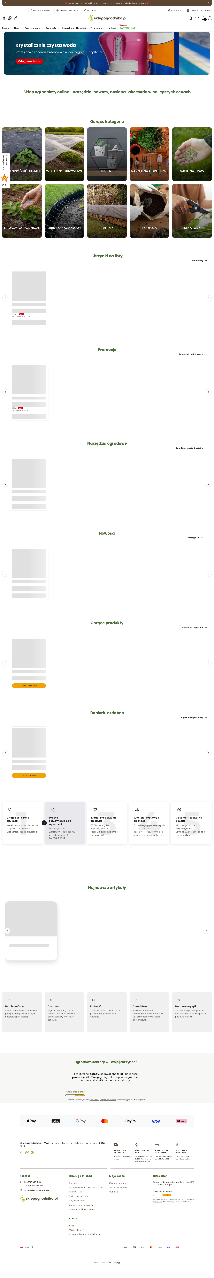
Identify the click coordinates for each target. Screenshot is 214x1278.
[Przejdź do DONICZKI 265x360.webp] (107, 154)
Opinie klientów (76, 1230)
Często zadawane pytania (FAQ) (84, 1234)
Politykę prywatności (108, 1100)
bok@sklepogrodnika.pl (200, 10)
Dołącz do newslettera (79, 1095)
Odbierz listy (197, 260)
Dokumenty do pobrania (81, 1205)
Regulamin (94, 1100)
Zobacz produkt (29, 686)
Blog (71, 1225)
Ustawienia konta (117, 1183)
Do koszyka (29, 322)
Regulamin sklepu (77, 1200)
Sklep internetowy (106, 1263)
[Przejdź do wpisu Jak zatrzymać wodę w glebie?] (31, 918)
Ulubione (113, 1192)
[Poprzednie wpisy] (7, 931)
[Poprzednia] (5, 3)
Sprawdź (22, 179)
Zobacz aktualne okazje (191, 354)
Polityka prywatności (79, 1196)
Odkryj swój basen (29, 61)
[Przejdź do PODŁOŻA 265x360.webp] (149, 211)
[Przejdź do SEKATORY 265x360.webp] (192, 211)
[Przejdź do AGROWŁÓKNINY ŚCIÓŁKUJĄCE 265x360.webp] (22, 154)
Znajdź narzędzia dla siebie (189, 448)
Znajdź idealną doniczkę (191, 717)
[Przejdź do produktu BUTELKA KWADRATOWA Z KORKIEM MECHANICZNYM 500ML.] (29, 571)
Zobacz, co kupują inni (192, 627)
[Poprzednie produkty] (5, 298)
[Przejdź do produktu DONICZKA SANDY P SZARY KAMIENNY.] (29, 751)
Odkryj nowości (195, 538)
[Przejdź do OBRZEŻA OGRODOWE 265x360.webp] (64, 211)
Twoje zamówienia (118, 1187)
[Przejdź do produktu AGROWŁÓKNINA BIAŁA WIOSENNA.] (29, 661)
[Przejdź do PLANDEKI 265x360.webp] (107, 211)
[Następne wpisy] (206, 931)
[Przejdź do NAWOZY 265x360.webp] (22, 211)
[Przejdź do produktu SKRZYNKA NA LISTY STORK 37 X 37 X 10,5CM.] (29, 294)
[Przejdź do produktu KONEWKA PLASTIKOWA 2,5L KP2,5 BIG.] (29, 482)
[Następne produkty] (209, 298)
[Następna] (208, 3)
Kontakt (73, 1183)
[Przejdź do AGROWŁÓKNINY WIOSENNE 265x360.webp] (64, 154)
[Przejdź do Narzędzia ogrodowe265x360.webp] (149, 154)
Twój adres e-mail (75, 1092)
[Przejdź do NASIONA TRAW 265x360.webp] (192, 154)
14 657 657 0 (176, 10)
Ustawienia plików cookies (82, 1209)
